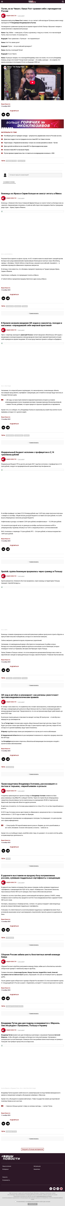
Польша (24, 306)
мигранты (18, 306)
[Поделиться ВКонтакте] (3, 114)
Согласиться (32, 1204)
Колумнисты (6, 1180)
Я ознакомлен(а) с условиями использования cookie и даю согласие (33, 1201)
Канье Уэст (21, 161)
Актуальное (37, 1166)
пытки (8, 858)
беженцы (9, 678)
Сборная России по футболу (14, 1006)
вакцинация (9, 435)
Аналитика (37, 1169)
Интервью (5, 1169)
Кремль (26, 435)
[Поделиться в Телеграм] (8, 114)
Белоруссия (9, 306)
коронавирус (19, 435)
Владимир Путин (11, 161)
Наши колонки (6, 1166)
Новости (4, 1177)
